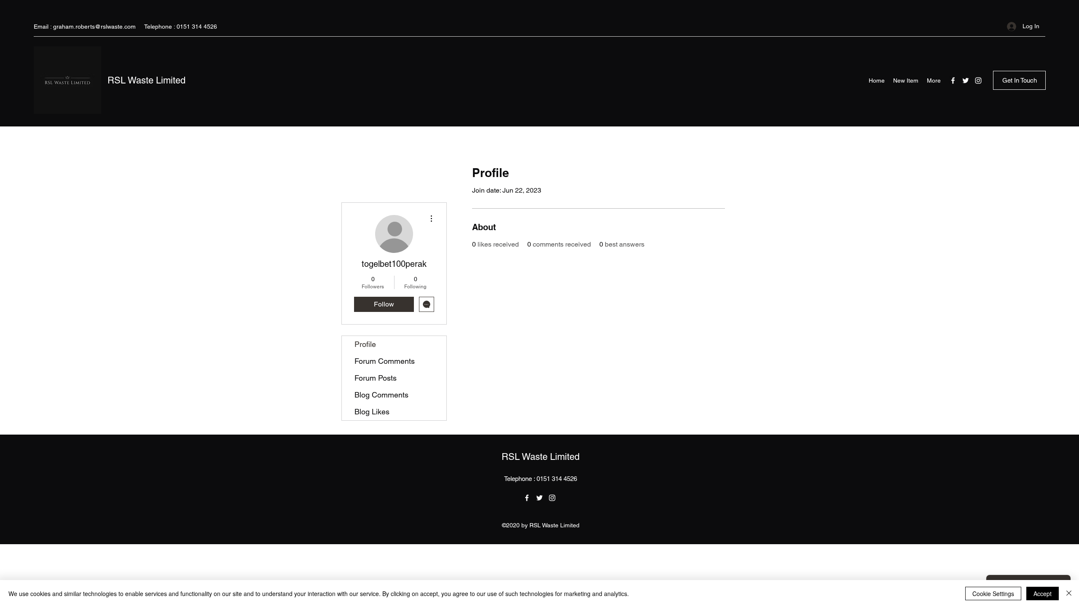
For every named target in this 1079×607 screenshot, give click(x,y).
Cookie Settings (993, 593)
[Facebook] (953, 80)
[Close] (1069, 593)
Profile (365, 344)
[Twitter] (965, 80)
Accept (1042, 593)
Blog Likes (371, 411)
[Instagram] (978, 80)
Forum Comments (384, 361)
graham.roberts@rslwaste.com (94, 26)
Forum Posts (375, 377)
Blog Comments (381, 394)
